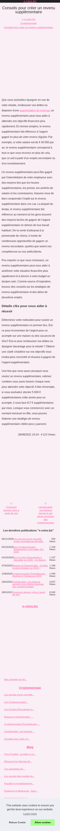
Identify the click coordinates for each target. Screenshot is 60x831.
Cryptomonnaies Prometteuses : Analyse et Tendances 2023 (29, 575)
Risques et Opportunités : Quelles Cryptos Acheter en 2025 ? (30, 566)
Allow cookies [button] (43, 822)
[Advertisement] (30, 61)
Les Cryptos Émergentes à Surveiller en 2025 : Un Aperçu (30, 558)
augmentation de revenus (35, 110)
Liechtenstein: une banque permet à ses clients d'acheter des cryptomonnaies (45, 515)
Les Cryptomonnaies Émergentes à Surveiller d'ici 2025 (29, 549)
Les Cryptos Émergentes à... (19, 709)
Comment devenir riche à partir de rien (11, 510)
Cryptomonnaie (28, 23)
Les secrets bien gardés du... (19, 776)
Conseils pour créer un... (17, 739)
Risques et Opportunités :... (18, 717)
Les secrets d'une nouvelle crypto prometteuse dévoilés (28, 540)
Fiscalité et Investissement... (19, 783)
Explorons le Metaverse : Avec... (21, 791)
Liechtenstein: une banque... (19, 731)
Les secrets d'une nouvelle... (19, 694)
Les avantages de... (14, 769)
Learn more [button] (30, 813)
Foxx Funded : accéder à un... (20, 754)
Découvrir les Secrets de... (18, 761)
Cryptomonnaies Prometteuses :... (22, 724)
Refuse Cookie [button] (17, 822)
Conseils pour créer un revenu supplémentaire (28, 27)
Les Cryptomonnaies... (16, 702)
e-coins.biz (29, 19)
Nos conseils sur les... (15, 679)
